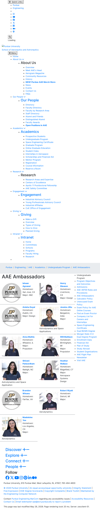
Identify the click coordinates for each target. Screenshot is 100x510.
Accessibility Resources (82, 499)
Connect (13, 461)
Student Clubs (32, 151)
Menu (13, 53)
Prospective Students (35, 136)
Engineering (18, 8)
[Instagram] (14, 14)
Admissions (82, 287)
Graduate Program (34, 145)
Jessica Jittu (66, 307)
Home (15, 56)
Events (29, 88)
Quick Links (16, 2)
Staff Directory (32, 113)
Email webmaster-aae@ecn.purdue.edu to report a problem (43, 501)
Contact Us (31, 91)
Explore (12, 455)
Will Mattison (66, 337)
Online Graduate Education (38, 148)
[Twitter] (14, 23)
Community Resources (36, 76)
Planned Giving (33, 231)
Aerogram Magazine (35, 73)
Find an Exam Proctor (87, 313)
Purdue (16, 5)
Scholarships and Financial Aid (40, 157)
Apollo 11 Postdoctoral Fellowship (41, 185)
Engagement (19, 191)
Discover (14, 449)
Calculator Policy (85, 298)
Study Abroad (83, 348)
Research (17, 171)
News (28, 85)
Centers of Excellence (36, 182)
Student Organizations (87, 351)
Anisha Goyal (29, 307)
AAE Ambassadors (81, 267)
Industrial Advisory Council (38, 199)
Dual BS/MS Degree (86, 331)
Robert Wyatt (66, 390)
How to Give (31, 228)
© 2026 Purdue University (16, 488)
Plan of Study (83, 345)
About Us (17, 59)
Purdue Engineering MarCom (25, 499)
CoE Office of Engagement (38, 208)
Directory (30, 104)
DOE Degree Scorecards (31, 491)
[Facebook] (14, 20)
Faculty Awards (33, 122)
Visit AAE (81, 360)
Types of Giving (33, 225)
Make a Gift (31, 219)
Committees (31, 245)
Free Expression (11, 491)
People (12, 466)
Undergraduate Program (37, 139)
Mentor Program (33, 160)
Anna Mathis (29, 337)
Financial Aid (83, 343)
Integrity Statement (82, 488)
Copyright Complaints (55, 491)
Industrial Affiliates (34, 205)
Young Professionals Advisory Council (43, 202)
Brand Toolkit (73, 491)
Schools (29, 247)
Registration (31, 163)
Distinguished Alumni (35, 119)
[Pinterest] (25, 478)
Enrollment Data (84, 340)
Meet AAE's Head (34, 70)
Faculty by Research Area (37, 110)
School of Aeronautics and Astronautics (20, 49)
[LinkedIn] (14, 25)
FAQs (28, 94)
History (29, 79)
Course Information (34, 165)
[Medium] (14, 28)
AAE (30, 267)
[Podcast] (14, 31)
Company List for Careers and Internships (85, 319)
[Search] (10, 37)
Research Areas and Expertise (39, 179)
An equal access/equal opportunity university (51, 488)
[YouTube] (14, 17)
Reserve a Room (33, 168)
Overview (30, 67)
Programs (30, 250)
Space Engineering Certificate (39, 142)
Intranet (16, 234)
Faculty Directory (34, 107)
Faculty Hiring (32, 253)
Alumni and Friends (34, 116)
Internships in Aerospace (37, 154)
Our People (18, 97)
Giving (16, 211)
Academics (18, 128)
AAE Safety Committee (36, 188)
